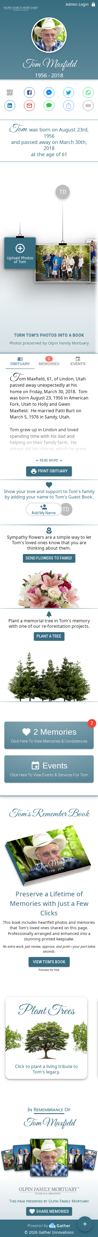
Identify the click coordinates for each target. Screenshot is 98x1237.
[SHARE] (68, 105)
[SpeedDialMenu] (85, 1224)
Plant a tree (48, 636)
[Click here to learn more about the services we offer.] (49, 1191)
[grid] (49, 267)
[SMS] (49, 105)
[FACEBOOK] (29, 92)
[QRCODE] (9, 92)
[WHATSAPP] (88, 92)
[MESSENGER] (49, 92)
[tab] (20, 361)
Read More (49, 460)
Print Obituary (52, 471)
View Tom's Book (49, 962)
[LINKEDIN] (9, 105)
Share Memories (52, 1211)
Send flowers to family (49, 558)
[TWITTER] (68, 92)
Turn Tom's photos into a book (49, 335)
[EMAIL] (29, 105)
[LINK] (88, 105)
